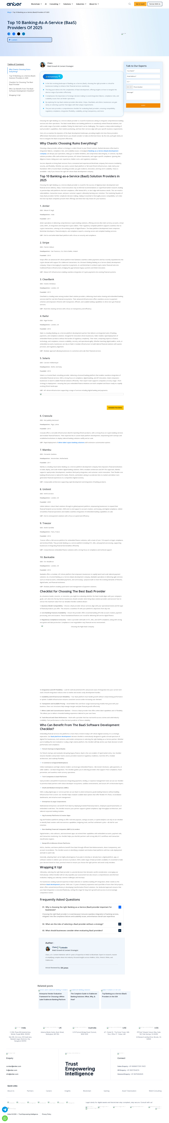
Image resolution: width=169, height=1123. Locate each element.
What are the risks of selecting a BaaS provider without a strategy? (72, 924)
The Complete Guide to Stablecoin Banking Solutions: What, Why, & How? (84, 997)
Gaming (106, 1091)
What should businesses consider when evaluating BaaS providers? (72, 930)
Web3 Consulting (155, 1091)
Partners (30, 1091)
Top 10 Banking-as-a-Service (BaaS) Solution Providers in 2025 (22, 77)
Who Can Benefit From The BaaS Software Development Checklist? (21, 90)
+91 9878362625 (137, 1074)
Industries (80, 4)
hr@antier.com (11, 1070)
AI (46, 4)
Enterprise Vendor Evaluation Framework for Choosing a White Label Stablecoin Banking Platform (52, 997)
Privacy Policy (46, 1114)
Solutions (67, 4)
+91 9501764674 (133, 1070)
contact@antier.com (13, 1066)
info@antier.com (12, 1074)
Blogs (9, 12)
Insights (68, 1091)
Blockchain (35, 4)
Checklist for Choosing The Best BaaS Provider (21, 83)
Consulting (54, 4)
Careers (49, 1091)
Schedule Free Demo (115, 408)
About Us (93, 4)
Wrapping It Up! (14, 95)
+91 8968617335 (135, 1066)
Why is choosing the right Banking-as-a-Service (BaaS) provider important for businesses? (77, 908)
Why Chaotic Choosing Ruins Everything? (19, 70)
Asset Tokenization (129, 1091)
